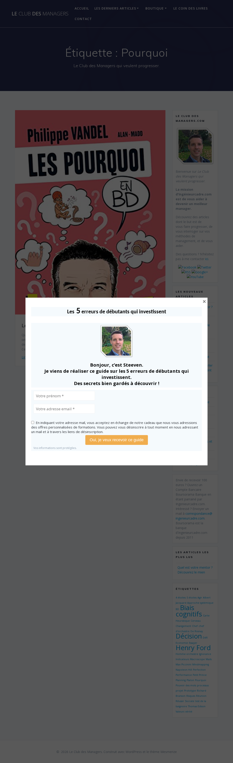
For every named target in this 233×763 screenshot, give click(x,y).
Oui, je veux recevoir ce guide (117, 440)
